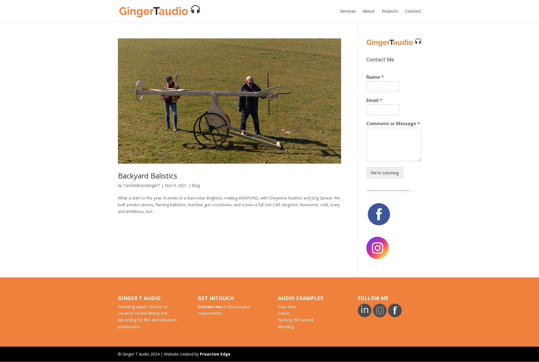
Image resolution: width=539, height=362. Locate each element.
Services (347, 11)
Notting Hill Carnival (296, 319)
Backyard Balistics (147, 176)
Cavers (284, 313)
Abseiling (286, 326)
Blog (195, 185)
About (369, 11)
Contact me (210, 306)
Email (374, 100)
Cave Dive (287, 306)
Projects (390, 11)
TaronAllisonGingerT (141, 185)
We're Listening (385, 172)
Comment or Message (393, 124)
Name (375, 77)
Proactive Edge (215, 354)
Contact (413, 11)
